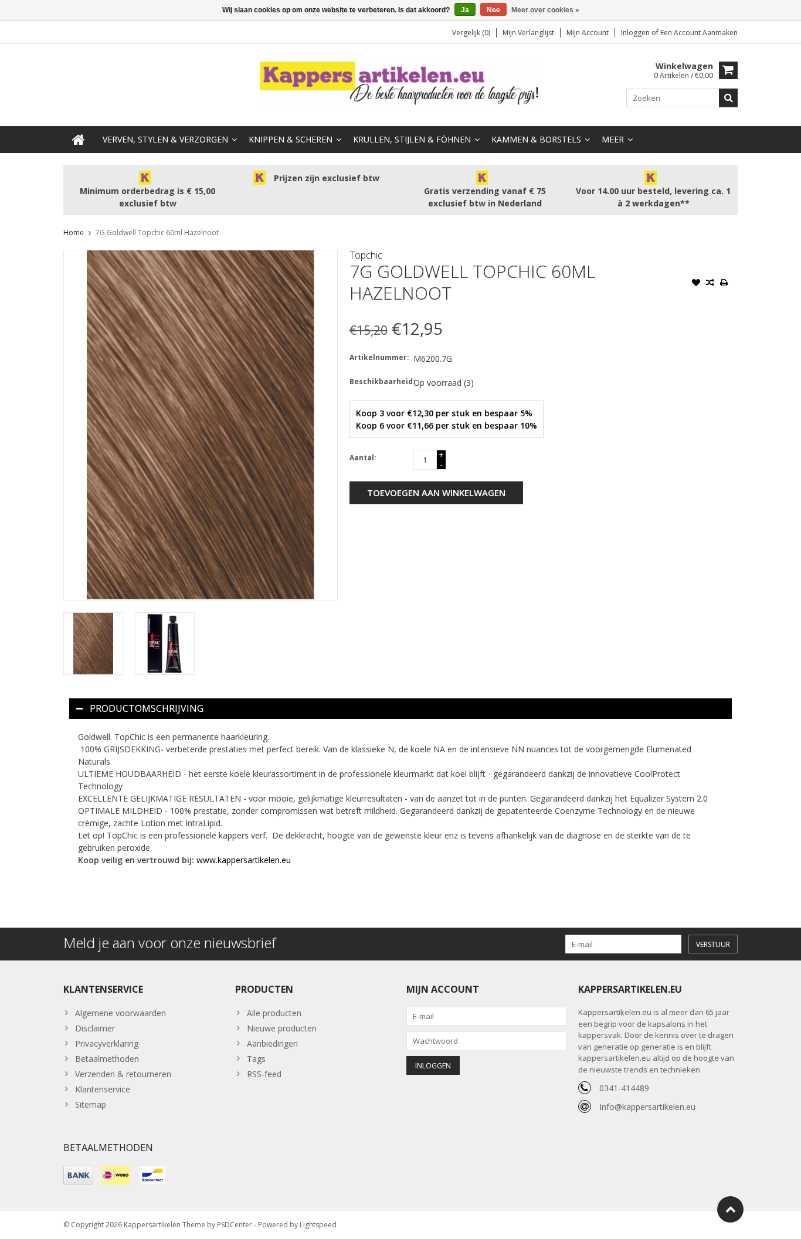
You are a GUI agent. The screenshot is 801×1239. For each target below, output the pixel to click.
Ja (465, 10)
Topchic (365, 255)
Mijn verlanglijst (528, 33)
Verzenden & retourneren (123, 1074)
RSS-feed (264, 1074)
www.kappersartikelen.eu (243, 859)
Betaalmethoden (107, 1058)
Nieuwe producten (282, 1028)
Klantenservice (102, 1089)
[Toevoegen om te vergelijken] (710, 284)
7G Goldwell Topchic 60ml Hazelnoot (157, 232)
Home (73, 232)
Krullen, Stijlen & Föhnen (412, 139)
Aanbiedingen (272, 1043)
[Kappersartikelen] (400, 84)
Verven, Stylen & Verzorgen (165, 139)
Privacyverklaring (106, 1043)
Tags (256, 1058)
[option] (93, 643)
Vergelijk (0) (471, 33)
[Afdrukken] (724, 284)
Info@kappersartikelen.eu (647, 1106)
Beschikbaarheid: (378, 381)
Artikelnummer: (378, 357)
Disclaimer (95, 1028)
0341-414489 (624, 1088)
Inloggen (636, 33)
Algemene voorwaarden (120, 1013)
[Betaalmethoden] (78, 1175)
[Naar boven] (730, 1209)
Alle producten (274, 1013)
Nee (493, 10)
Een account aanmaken (699, 33)
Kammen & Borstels (536, 139)
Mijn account (587, 33)
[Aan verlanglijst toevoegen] (696, 284)
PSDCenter (234, 1225)
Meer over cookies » (545, 10)
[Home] (78, 139)
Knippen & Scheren (290, 139)
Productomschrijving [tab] (146, 708)
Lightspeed (318, 1225)
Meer (613, 139)
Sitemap (90, 1104)
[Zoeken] (728, 98)
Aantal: (362, 458)
